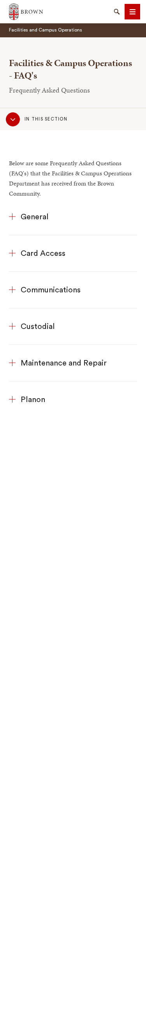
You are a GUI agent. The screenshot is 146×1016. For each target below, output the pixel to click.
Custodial (38, 327)
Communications (51, 290)
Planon (33, 400)
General (35, 217)
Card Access (43, 253)
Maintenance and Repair (64, 363)
